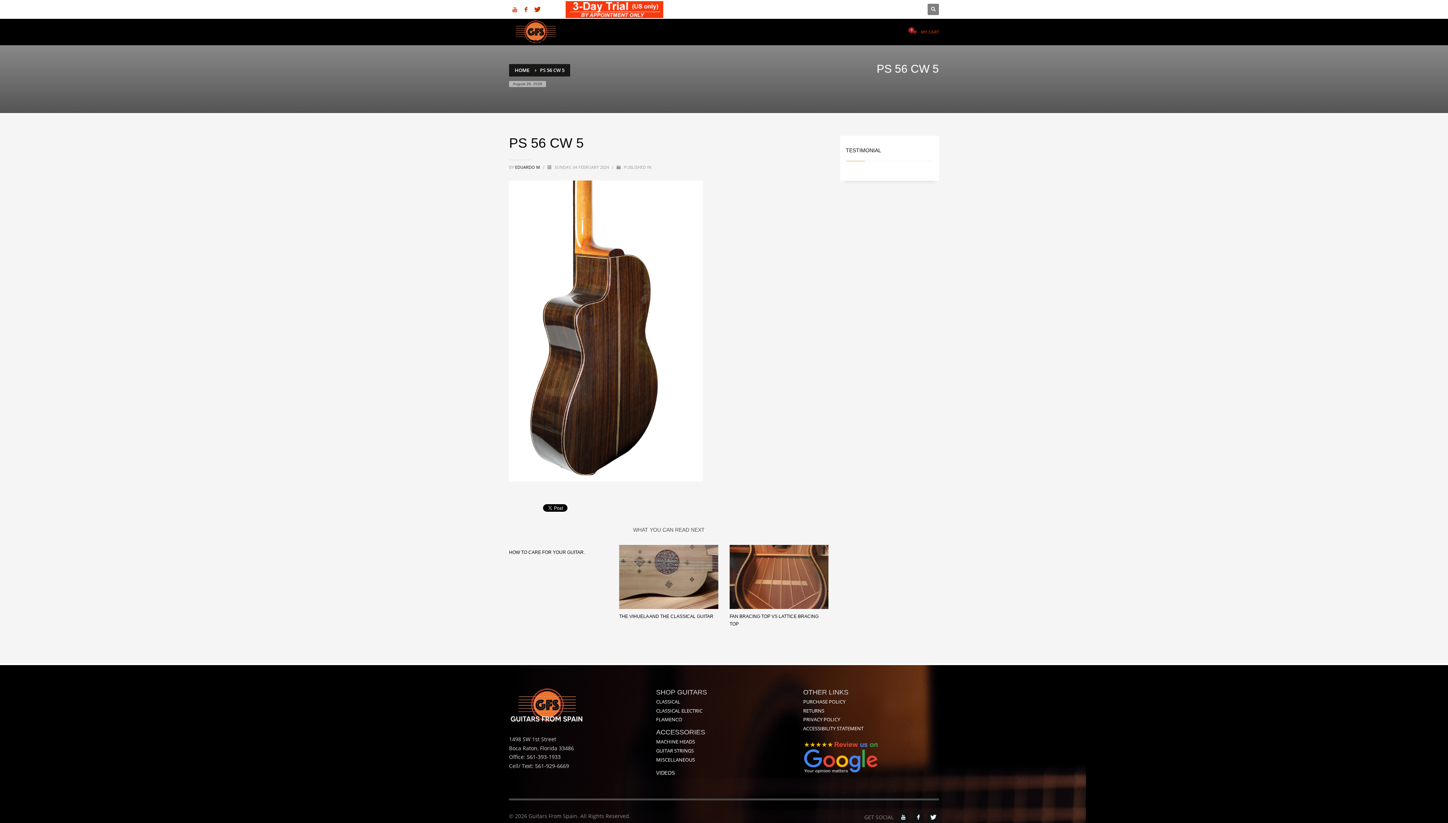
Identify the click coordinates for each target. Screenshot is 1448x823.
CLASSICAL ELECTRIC (679, 710)
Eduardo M (528, 167)
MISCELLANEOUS (675, 759)
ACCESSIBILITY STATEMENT (833, 728)
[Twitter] (537, 9)
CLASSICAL (668, 701)
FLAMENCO (669, 719)
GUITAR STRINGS (675, 750)
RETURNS (813, 710)
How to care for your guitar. (547, 552)
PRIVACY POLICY (821, 719)
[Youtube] (514, 9)
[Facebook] (526, 9)
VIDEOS (665, 773)
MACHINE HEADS (675, 741)
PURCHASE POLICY (824, 701)
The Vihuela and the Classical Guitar (666, 616)
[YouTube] (903, 817)
